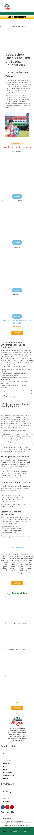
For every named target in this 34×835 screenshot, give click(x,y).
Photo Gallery (7, 772)
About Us (6, 757)
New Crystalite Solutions (22, 831)
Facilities (6, 763)
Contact (5, 778)
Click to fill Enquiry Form (17, 16)
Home (5, 754)
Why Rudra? (7, 760)
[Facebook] (3, 807)
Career (5, 769)
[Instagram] (12, 807)
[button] (17, 13)
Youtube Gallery (8, 775)
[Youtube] (7, 807)
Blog (4, 766)
